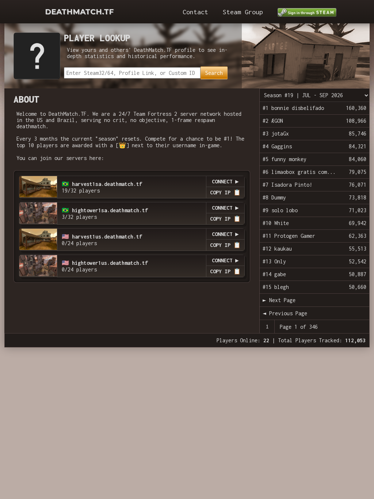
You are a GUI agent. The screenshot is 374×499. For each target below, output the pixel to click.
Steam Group (243, 12)
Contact (195, 12)
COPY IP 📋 (225, 192)
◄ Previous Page (285, 313)
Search (214, 73)
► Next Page (279, 300)
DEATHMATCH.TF (79, 11)
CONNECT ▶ (225, 181)
